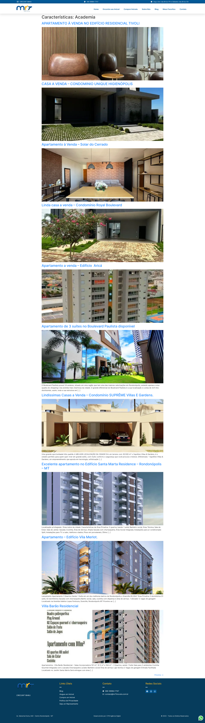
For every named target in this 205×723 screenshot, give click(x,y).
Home (96, 9)
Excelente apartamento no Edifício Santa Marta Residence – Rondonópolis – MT (101, 466)
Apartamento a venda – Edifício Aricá (72, 265)
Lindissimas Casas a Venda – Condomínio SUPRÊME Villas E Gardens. (97, 395)
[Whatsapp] (154, 691)
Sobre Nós (146, 9)
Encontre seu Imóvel (111, 9)
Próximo (158, 675)
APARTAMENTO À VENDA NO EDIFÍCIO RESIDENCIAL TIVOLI (91, 23)
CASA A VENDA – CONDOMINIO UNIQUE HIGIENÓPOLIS (87, 84)
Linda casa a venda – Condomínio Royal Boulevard (82, 205)
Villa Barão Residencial (60, 606)
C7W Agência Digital (114, 716)
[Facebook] (147, 691)
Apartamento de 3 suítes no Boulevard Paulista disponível (88, 326)
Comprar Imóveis (131, 9)
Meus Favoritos (169, 9)
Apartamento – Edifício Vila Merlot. (70, 537)
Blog (156, 9)
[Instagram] (151, 691)
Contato (183, 9)
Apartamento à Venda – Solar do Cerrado (75, 144)
